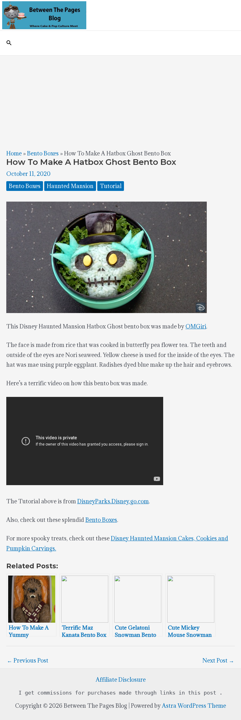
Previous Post (27, 660)
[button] (9, 43)
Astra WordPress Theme (194, 705)
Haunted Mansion (70, 186)
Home (14, 153)
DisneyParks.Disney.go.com (113, 501)
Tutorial (110, 186)
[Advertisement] (120, 103)
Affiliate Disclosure (121, 679)
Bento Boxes (43, 153)
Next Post (218, 660)
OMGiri (195, 326)
